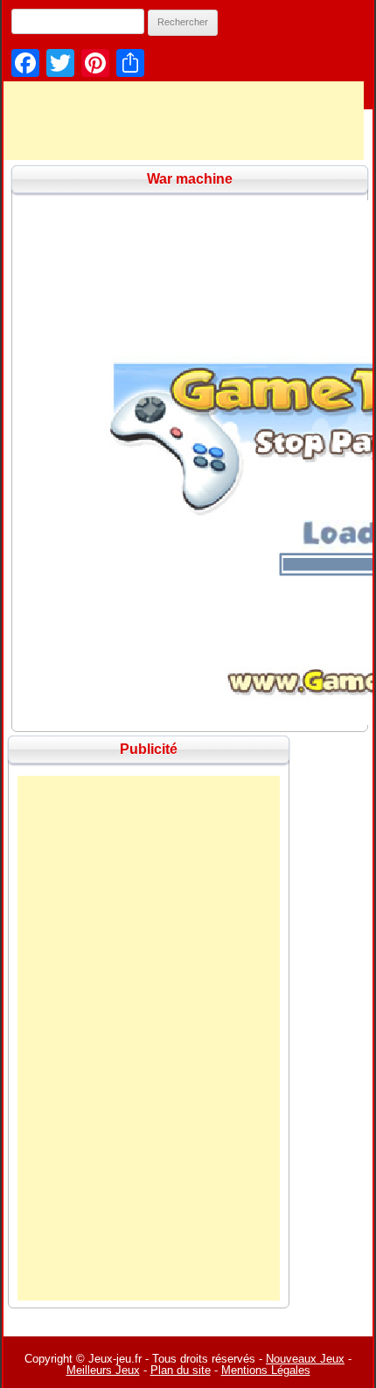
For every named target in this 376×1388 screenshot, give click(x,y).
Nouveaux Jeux (305, 1358)
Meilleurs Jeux (103, 1370)
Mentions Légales (265, 1370)
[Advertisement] (148, 1038)
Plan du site (180, 1370)
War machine (190, 178)
